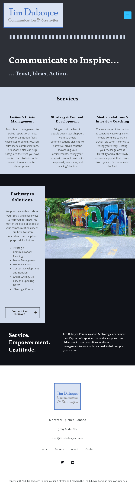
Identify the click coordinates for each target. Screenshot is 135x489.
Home (44, 449)
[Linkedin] (72, 462)
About (74, 449)
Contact (90, 449)
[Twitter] (62, 462)
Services (59, 449)
